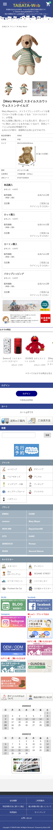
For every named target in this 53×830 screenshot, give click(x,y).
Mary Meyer (23, 26)
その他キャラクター (42, 588)
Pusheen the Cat (15, 588)
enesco (6, 521)
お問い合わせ (26, 818)
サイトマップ (40, 812)
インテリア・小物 (15, 484)
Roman (32, 543)
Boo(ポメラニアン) (14, 573)
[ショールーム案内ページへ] (26, 770)
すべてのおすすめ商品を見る (39, 373)
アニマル (38, 477)
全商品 (4, 26)
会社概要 (13, 801)
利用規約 (13, 812)
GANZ (32, 536)
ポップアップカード (16, 491)
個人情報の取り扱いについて (39, 806)
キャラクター (7, 559)
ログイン (34, 206)
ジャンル (6, 462)
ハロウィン (12, 499)
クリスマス (39, 491)
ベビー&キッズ (14, 477)
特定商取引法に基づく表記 (13, 806)
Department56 (36, 529)
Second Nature (36, 551)
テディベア (39, 469)
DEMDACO (7, 543)
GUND (32, 514)
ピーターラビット (15, 581)
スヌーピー (12, 566)
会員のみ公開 (43, 195)
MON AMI (6, 529)
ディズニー (39, 566)
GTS (4, 536)
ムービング (12, 469)
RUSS (5, 551)
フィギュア (39, 484)
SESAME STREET (42, 573)
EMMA (5, 514)
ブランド (12, 26)
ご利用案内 (39, 801)
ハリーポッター (40, 581)
